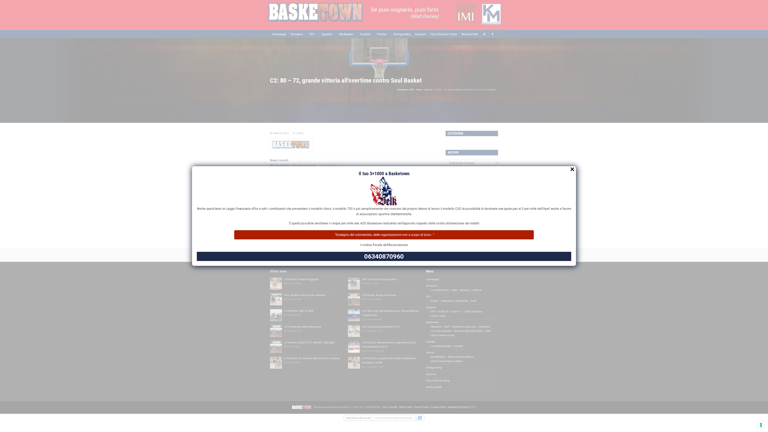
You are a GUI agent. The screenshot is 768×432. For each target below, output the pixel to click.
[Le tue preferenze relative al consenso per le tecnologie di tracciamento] (761, 425)
